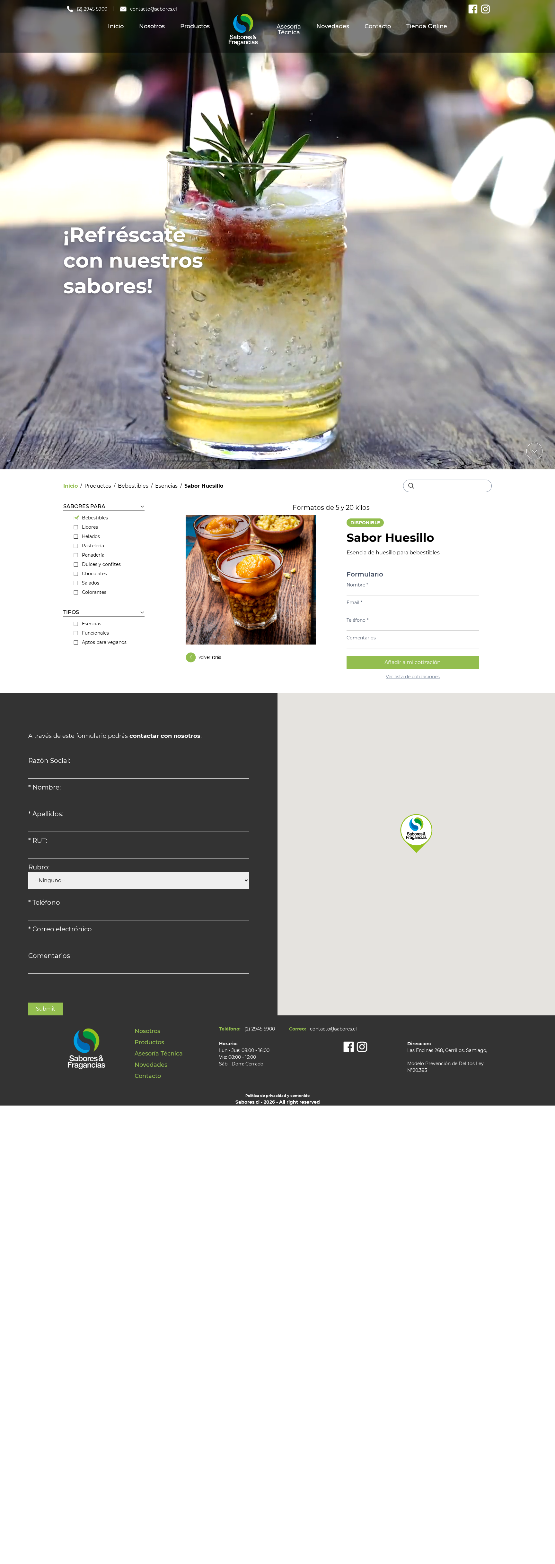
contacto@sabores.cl (153, 9)
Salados (90, 583)
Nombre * (357, 585)
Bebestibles (133, 486)
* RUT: (37, 840)
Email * (354, 602)
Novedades (332, 26)
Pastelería (93, 546)
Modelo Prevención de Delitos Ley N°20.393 (445, 1067)
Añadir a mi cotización (412, 662)
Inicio (116, 26)
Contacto (378, 26)
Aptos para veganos (104, 642)
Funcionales (95, 633)
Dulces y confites (101, 564)
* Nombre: (44, 787)
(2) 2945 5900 (92, 9)
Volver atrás (209, 657)
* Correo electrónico (60, 929)
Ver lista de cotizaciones (413, 676)
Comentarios (361, 638)
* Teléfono (44, 902)
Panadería (93, 555)
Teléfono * (357, 620)
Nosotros (152, 26)
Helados (91, 536)
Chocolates (94, 574)
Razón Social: (49, 761)
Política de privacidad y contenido (277, 1095)
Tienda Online (426, 26)
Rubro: (38, 867)
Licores (90, 527)
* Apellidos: (45, 814)
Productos (195, 26)
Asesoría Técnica (289, 29)
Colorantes (94, 592)
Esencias (166, 486)
